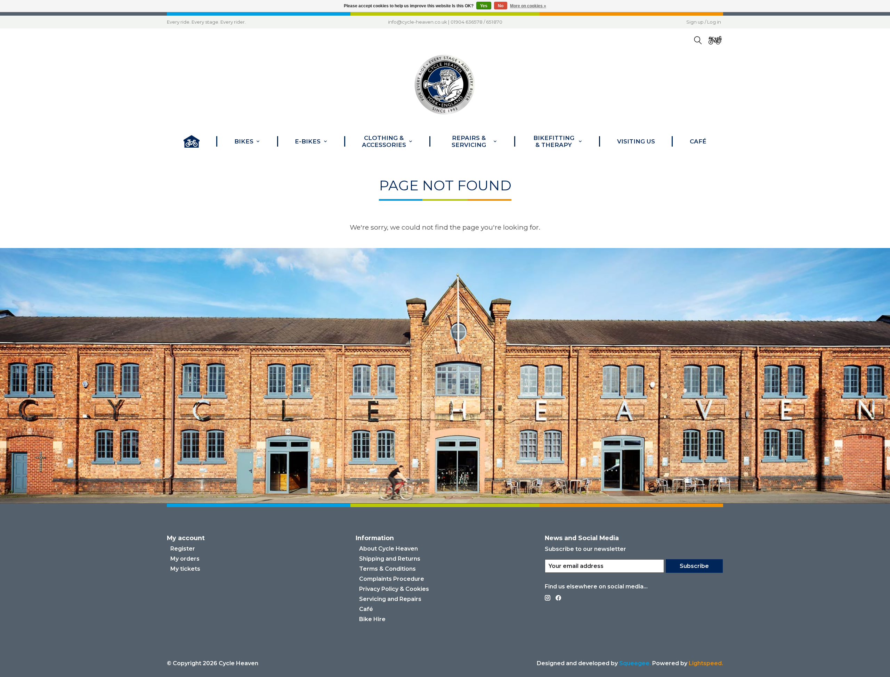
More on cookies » (528, 5)
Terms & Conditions (387, 568)
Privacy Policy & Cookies (394, 589)
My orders (185, 558)
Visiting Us (636, 141)
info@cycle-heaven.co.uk (417, 22)
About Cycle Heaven (388, 548)
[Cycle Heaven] (444, 84)
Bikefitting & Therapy (553, 141)
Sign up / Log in (703, 22)
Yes (483, 5)
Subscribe (694, 566)
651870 (494, 22)
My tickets (185, 568)
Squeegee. (635, 663)
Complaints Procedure (391, 579)
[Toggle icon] (698, 40)
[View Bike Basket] (715, 40)
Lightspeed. (706, 663)
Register (182, 548)
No (500, 5)
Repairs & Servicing (469, 141)
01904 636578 (467, 22)
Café (698, 141)
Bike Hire (372, 619)
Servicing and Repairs (390, 599)
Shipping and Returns (389, 558)
